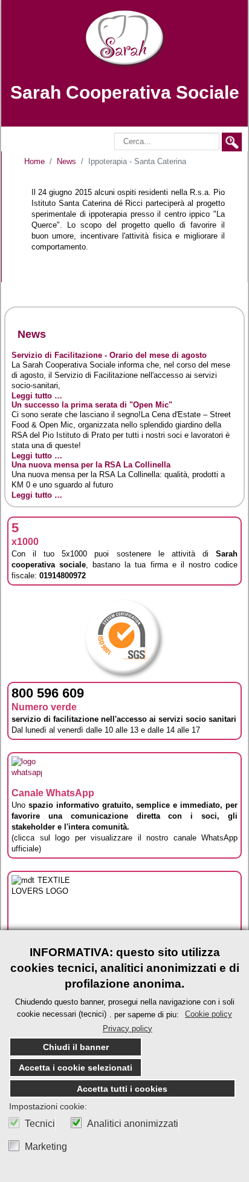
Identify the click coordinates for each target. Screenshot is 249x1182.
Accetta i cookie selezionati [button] (75, 1067)
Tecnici (40, 1124)
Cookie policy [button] (208, 1014)
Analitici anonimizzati (132, 1124)
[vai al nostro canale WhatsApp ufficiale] (26, 770)
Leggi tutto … (36, 395)
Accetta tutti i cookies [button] (122, 1089)
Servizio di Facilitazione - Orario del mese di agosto (109, 355)
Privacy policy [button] (127, 1028)
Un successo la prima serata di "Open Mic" (91, 404)
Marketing (46, 1147)
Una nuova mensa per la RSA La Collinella (90, 464)
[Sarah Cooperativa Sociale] (124, 38)
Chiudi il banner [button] (76, 1047)
